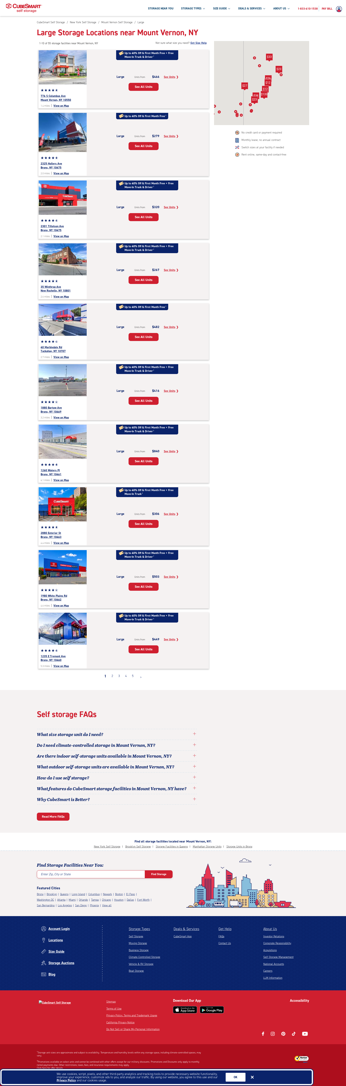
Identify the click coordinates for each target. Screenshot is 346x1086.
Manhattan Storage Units (207, 846)
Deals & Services (186, 929)
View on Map (61, 106)
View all (107, 905)
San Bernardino (46, 905)
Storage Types (139, 929)
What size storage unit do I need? (70, 734)
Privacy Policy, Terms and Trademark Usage (131, 1015)
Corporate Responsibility (277, 943)
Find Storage (158, 874)
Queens (64, 894)
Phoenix (94, 905)
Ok (235, 1077)
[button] (267, 83)
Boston (119, 894)
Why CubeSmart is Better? (63, 799)
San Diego (81, 905)
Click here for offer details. (50, 1068)
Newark (107, 894)
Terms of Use (114, 1009)
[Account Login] (340, 9)
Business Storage (139, 950)
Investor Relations (273, 936)
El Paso (130, 894)
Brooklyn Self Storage (138, 846)
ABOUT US (279, 8)
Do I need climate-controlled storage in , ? (96, 745)
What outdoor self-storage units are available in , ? (105, 766)
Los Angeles (65, 905)
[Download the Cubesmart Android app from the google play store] (212, 1009)
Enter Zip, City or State (56, 874)
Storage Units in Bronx (239, 846)
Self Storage (136, 936)
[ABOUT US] (289, 8)
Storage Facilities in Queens (172, 846)
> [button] (141, 677)
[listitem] (140, 22)
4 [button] (126, 676)
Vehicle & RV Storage (141, 964)
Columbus (94, 894)
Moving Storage (138, 943)
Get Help (224, 929)
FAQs (221, 936)
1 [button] (105, 676)
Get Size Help (198, 43)
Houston (119, 900)
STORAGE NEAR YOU (160, 8)
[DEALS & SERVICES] (264, 8)
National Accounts (273, 964)
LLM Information (272, 978)
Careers (267, 971)
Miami (72, 900)
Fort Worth (143, 900)
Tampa (95, 900)
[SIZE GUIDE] (229, 8)
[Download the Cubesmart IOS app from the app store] (185, 1009)
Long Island (78, 894)
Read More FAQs (53, 816)
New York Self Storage (107, 846)
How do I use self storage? (63, 777)
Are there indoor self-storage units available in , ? (104, 756)
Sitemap (111, 1002)
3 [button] (119, 676)
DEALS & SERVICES (250, 8)
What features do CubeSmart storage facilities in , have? (112, 788)
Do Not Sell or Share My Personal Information (133, 1029)
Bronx (40, 894)
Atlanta (61, 900)
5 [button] (133, 676)
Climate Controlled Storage (144, 957)
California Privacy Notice (120, 1022)
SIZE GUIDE (220, 8)
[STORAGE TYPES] (204, 8)
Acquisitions (270, 950)
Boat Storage (136, 971)
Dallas (130, 900)
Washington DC (45, 900)
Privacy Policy (66, 1080)
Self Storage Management (278, 957)
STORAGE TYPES (191, 8)
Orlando (83, 900)
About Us (270, 929)
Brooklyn (52, 894)
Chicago (106, 900)
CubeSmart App (183, 936)
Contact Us (224, 943)
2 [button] (112, 676)
